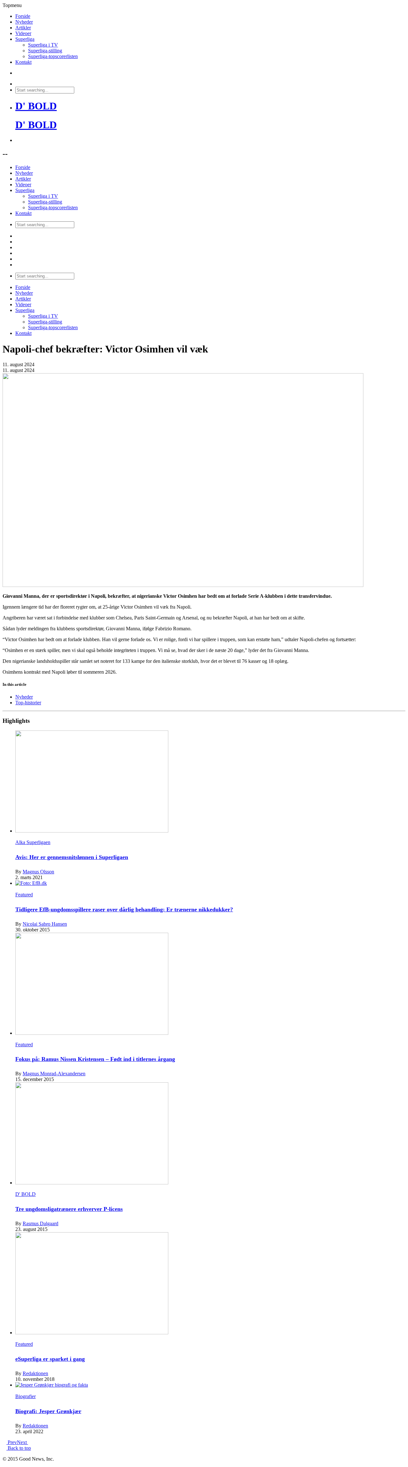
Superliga (24, 39)
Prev (11, 1442)
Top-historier (28, 702)
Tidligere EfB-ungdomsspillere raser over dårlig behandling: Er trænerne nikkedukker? (124, 909)
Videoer (23, 33)
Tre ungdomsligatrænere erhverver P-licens (69, 1209)
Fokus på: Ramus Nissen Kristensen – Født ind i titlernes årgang (95, 1059)
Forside (22, 16)
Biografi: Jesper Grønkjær (48, 1411)
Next (22, 1442)
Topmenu (12, 5)
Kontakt (23, 62)
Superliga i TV (43, 45)
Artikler (23, 27)
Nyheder (24, 22)
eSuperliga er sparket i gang (50, 1359)
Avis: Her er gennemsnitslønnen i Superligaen (71, 857)
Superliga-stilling (45, 50)
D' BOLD (36, 106)
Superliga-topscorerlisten (53, 56)
